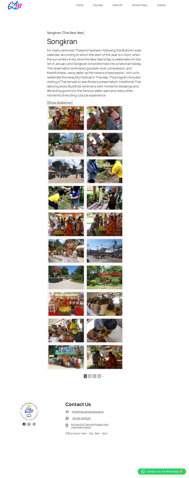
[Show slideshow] (60, 102)
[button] (162, 471)
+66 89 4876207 (81, 418)
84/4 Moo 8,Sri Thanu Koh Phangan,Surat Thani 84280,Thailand (89, 426)
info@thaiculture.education (88, 411)
